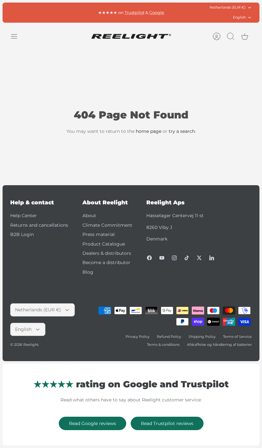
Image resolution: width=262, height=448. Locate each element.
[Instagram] (174, 257)
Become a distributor (106, 262)
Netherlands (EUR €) (228, 7)
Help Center (23, 215)
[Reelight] (131, 36)
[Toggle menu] (17, 36)
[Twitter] (199, 257)
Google (156, 12)
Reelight (30, 344)
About (89, 215)
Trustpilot (134, 12)
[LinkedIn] (211, 257)
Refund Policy (169, 336)
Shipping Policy (202, 336)
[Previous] (77, 12)
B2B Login (22, 234)
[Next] (184, 12)
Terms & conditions (163, 344)
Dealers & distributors (106, 253)
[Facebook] (149, 257)
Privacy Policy (138, 336)
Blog (87, 272)
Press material (98, 234)
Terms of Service (237, 336)
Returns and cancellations (39, 225)
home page (148, 131)
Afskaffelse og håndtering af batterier (219, 344)
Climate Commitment (107, 225)
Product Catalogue (103, 244)
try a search (182, 131)
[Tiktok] (187, 257)
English (239, 17)
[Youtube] (162, 257)
